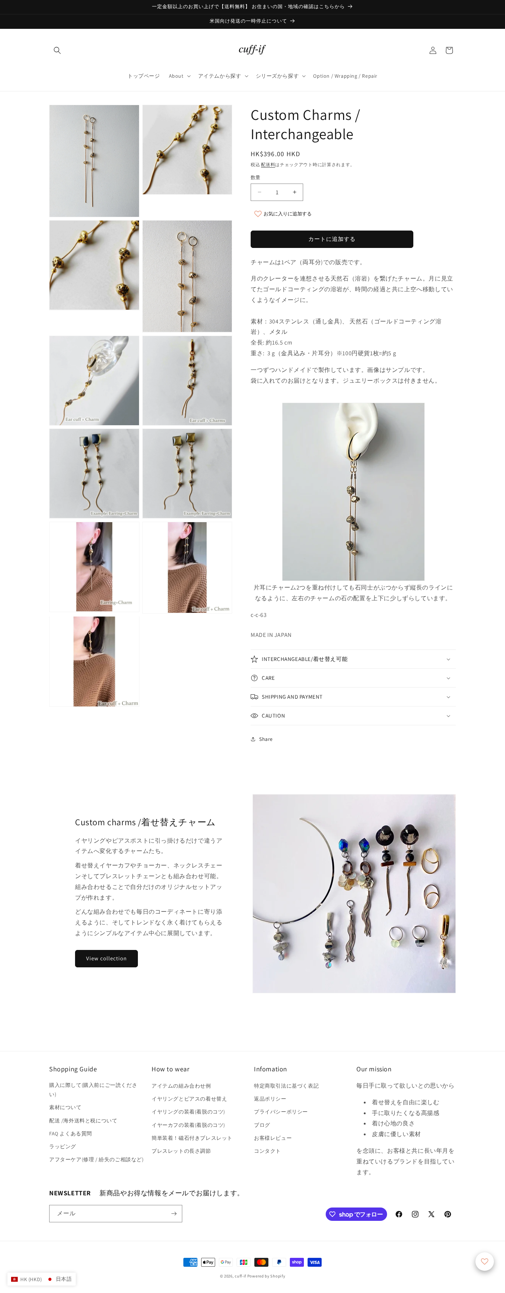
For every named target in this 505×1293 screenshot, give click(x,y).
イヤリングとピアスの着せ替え (189, 1098)
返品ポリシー (270, 1098)
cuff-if (240, 1276)
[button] (57, 50)
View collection (106, 958)
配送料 (268, 164)
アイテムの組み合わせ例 (181, 1085)
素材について (65, 1107)
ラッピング (62, 1146)
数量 (256, 177)
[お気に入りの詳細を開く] (484, 1261)
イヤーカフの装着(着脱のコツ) (188, 1125)
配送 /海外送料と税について (83, 1120)
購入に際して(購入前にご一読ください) (93, 1090)
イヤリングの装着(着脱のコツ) (188, 1111)
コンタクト (267, 1151)
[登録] (174, 1213)
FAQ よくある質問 (70, 1133)
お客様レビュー (273, 1138)
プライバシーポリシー (281, 1111)
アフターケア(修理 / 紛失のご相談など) (96, 1159)
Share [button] (266, 739)
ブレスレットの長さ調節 (181, 1151)
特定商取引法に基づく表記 (286, 1085)
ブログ (262, 1125)
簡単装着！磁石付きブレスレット (192, 1138)
